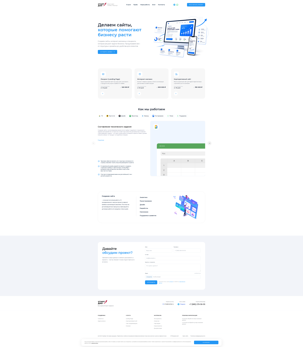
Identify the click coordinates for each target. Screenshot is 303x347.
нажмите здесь (94, 343)
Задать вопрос (102, 321)
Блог (154, 4)
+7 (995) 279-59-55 (197, 304)
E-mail (146, 254)
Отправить (151, 282)
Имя (146, 247)
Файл (173, 273)
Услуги (128, 4)
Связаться (100, 318)
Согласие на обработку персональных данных (192, 323)
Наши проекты (158, 326)
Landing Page (129, 318)
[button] (209, 143)
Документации (158, 328)
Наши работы (145, 4)
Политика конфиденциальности (197, 336)
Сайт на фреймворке (131, 323)
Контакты (161, 4)
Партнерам (157, 323)
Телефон (176, 247)
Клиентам (156, 321)
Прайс (135, 4)
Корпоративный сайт (131, 321)
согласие (171, 281)
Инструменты (157, 318)
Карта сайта (185, 336)
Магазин (128, 326)
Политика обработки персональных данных (192, 319)
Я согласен (206, 342)
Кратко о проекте (150, 262)
